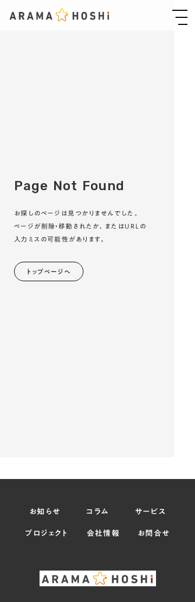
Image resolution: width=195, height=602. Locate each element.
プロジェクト (46, 533)
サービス (150, 512)
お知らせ (45, 512)
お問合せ (154, 533)
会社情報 (103, 533)
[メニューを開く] (179, 17)
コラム (97, 512)
